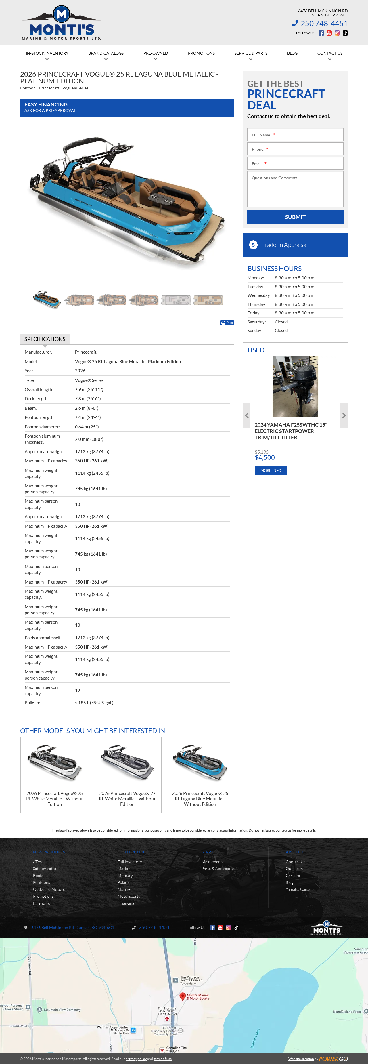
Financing (41, 903)
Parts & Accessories (218, 868)
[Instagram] (337, 33)
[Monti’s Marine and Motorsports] (61, 22)
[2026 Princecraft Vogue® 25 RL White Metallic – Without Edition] (54, 764)
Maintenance (213, 861)
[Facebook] (321, 33)
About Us (295, 852)
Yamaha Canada (300, 889)
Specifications (45, 339)
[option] (127, 205)
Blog (290, 882)
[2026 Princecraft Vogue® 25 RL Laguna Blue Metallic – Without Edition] (200, 764)
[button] (31, 205)
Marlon (124, 868)
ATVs (37, 861)
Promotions (43, 896)
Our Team (294, 868)
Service (210, 852)
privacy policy (136, 1059)
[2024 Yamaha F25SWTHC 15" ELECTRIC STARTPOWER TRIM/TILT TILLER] (295, 386)
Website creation (301, 1059)
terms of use (163, 1059)
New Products (49, 852)
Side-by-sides (44, 868)
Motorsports (129, 896)
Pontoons (41, 882)
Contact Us (295, 861)
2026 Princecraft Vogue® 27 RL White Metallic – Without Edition (127, 799)
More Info (270, 470)
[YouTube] (329, 33)
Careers (293, 875)
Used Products (134, 852)
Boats (38, 875)
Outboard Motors (49, 889)
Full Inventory (130, 861)
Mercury (125, 875)
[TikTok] (345, 33)
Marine (124, 889)
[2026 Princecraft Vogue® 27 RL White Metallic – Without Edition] (127, 764)
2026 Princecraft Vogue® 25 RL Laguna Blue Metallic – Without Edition (200, 799)
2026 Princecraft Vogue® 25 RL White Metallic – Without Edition (54, 799)
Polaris (123, 882)
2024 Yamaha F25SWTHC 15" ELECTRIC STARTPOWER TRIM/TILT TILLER (291, 431)
